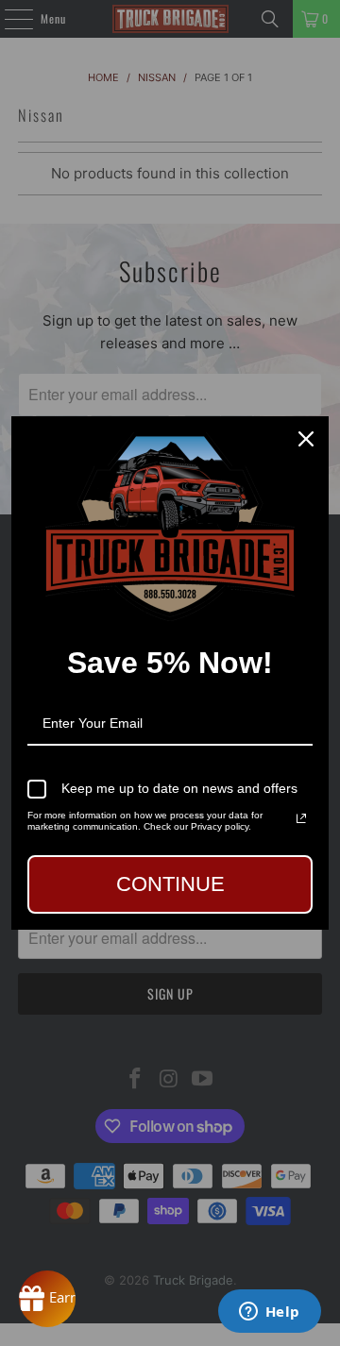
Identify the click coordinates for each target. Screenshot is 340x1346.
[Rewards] (47, 1298)
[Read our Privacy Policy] (301, 818)
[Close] (306, 439)
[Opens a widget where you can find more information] (269, 1313)
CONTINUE (170, 884)
